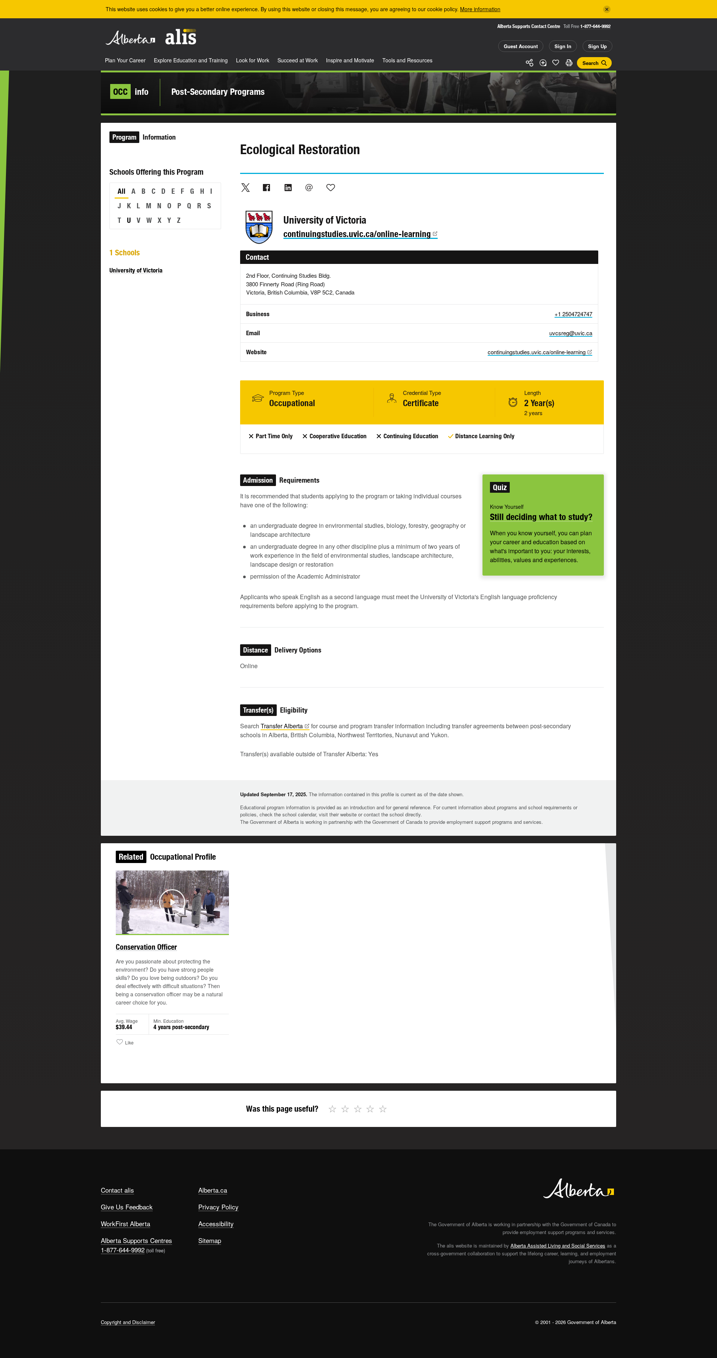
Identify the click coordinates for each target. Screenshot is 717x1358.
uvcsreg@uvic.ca (570, 333)
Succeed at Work (297, 60)
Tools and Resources (407, 60)
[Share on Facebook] (266, 187)
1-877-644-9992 (595, 26)
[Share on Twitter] (245, 187)
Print (568, 62)
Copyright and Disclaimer (128, 1322)
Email (309, 187)
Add (542, 62)
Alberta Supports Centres (136, 1240)
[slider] (162, 927)
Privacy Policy (218, 1206)
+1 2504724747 (573, 314)
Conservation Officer (146, 947)
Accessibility (216, 1223)
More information (480, 9)
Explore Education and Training (191, 60)
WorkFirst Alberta (125, 1223)
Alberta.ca (212, 1190)
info (131, 91)
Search (591, 62)
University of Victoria (135, 270)
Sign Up (597, 46)
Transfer (282, 726)
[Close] (607, 9)
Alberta (130, 37)
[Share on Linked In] (288, 187)
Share (529, 62)
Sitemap (209, 1240)
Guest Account (521, 46)
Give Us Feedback (127, 1206)
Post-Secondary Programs (218, 91)
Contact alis (117, 1190)
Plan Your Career (125, 60)
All (121, 191)
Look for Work (252, 60)
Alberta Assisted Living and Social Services (557, 1245)
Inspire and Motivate (350, 60)
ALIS (180, 36)
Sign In (563, 46)
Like (555, 62)
